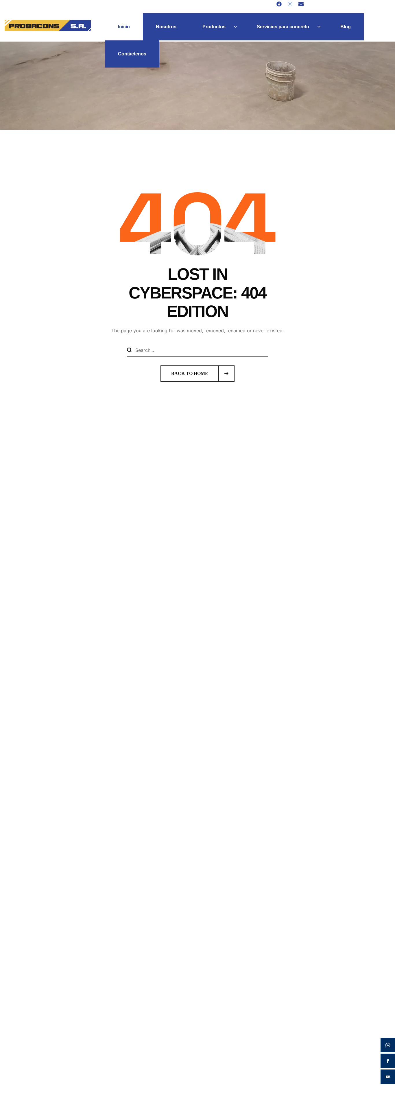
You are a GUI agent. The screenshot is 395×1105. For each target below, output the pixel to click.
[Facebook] (279, 4)
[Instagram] (290, 4)
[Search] (129, 350)
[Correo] (301, 4)
